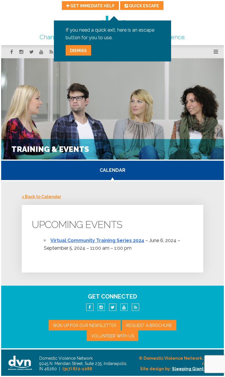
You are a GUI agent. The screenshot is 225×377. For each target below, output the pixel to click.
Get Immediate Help (92, 6)
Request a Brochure (149, 325)
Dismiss (78, 50)
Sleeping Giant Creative (197, 368)
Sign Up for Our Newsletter (84, 325)
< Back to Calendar (41, 196)
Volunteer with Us (112, 336)
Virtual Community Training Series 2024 (97, 240)
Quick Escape (143, 6)
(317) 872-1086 (77, 368)
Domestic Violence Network (20, 362)
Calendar (112, 170)
